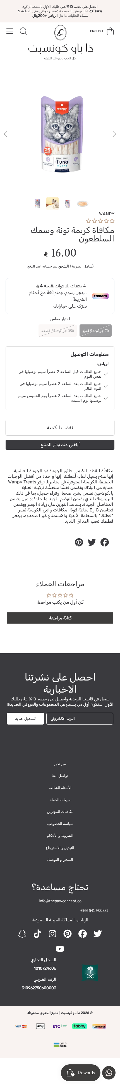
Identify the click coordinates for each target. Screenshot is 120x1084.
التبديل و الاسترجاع (60, 847)
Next (114, 134)
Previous (6, 134)
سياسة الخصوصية (60, 823)
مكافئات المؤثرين (60, 811)
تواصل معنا (60, 775)
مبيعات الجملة (60, 799)
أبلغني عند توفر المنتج (60, 444)
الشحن (63, 266)
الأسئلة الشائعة (60, 787)
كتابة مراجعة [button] (60, 618)
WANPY (106, 213)
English (96, 31)
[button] (10, 31)
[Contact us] (109, 1073)
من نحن (60, 764)
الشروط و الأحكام (60, 835)
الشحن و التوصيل (60, 859)
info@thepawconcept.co (60, 900)
